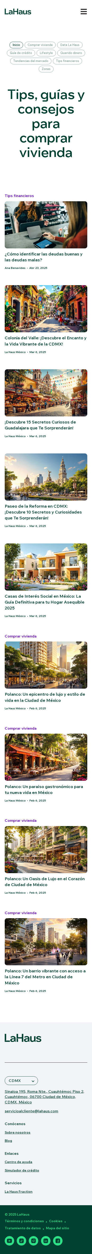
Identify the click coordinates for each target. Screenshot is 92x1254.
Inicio (16, 45)
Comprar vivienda (40, 45)
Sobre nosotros (17, 1132)
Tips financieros (67, 61)
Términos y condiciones (24, 1221)
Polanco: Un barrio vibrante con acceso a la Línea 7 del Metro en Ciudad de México (45, 976)
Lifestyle (46, 53)
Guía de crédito (21, 53)
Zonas (46, 69)
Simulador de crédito (22, 1170)
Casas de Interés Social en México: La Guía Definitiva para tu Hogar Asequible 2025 (44, 602)
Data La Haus (69, 45)
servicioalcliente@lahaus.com (31, 1111)
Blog (8, 1141)
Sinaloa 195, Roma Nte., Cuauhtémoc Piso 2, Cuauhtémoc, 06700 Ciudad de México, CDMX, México (44, 1096)
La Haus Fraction (19, 1191)
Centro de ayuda (18, 1162)
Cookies (56, 1221)
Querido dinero (71, 53)
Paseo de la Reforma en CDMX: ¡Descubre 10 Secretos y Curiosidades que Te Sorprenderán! (43, 512)
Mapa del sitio (57, 1228)
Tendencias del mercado (30, 61)
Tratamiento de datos (23, 1228)
